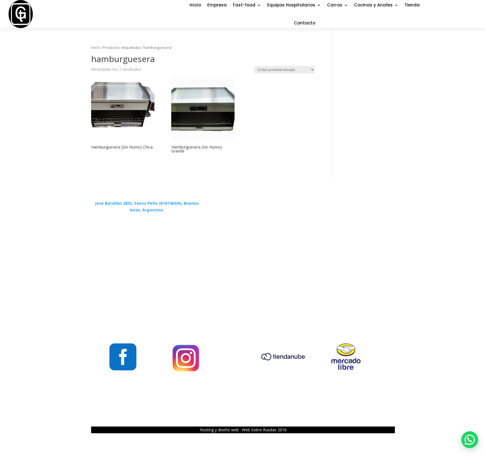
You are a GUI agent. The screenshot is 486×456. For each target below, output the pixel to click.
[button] (469, 439)
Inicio (95, 47)
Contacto (304, 23)
